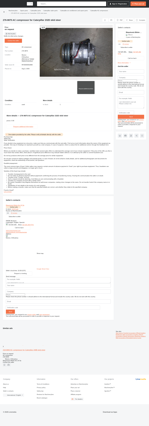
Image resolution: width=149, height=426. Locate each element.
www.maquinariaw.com (13, 230)
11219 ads (15, 209)
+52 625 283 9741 (28, 225)
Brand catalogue (42, 398)
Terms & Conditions (43, 384)
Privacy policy (41, 387)
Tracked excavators (129, 333)
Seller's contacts (8, 391)
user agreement (44, 314)
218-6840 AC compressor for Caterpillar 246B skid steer (24, 350)
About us (6, 384)
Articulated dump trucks (133, 338)
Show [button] (20, 225)
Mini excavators (128, 334)
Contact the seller (13, 40)
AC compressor (27, 47)
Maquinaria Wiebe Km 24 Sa (15, 205)
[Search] (39, 4)
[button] (105, 20)
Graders (136, 334)
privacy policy (31, 314)
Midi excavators (121, 338)
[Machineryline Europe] (13, 4)
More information (123, 62)
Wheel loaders (140, 333)
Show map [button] (40, 253)
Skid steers (119, 333)
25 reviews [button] (14, 213)
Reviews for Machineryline (45, 394)
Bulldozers (119, 334)
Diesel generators (129, 336)
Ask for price (11, 33)
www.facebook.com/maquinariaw (16, 232)
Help (4, 387)
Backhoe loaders (140, 336)
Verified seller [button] (14, 207)
